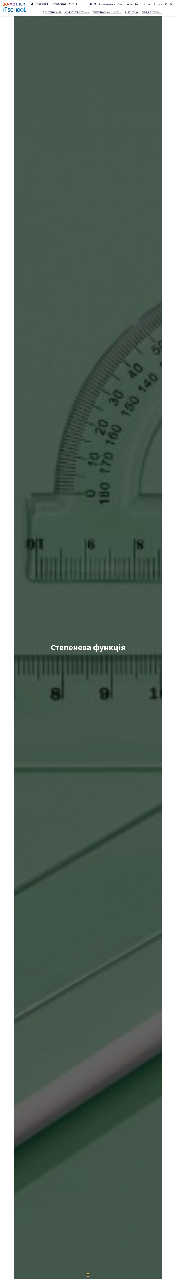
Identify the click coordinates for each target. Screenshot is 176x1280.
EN (166, 4)
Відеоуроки (132, 12)
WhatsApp (77, 3)
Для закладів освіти (107, 4)
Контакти (158, 4)
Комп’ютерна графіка (77, 12)
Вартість (147, 4)
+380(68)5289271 (41, 4)
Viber (69, 3)
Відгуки (138, 4)
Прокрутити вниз (88, 1275)
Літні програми (151, 12)
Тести (120, 4)
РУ (171, 4)
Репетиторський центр (106, 12)
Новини (129, 4)
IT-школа (14, 7)
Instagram (94, 4)
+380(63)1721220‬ (59, 4)
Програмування (52, 12)
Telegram (73, 3)
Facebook (91, 4)
